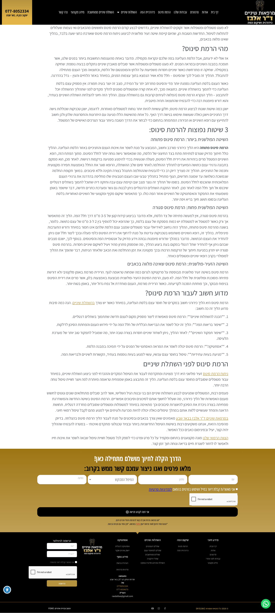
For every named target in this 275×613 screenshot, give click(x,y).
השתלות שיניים (129, 12)
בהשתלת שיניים (83, 302)
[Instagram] (159, 608)
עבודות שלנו (180, 12)
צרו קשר (63, 12)
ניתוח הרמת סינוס (215, 373)
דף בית (214, 12)
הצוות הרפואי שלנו (215, 437)
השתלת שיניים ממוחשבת (101, 12)
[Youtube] (152, 608)
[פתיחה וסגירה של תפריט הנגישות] (7, 590)
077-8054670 (122, 589)
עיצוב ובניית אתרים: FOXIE (59, 608)
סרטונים (194, 12)
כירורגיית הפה (147, 12)
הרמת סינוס (164, 12)
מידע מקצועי (77, 12)
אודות (205, 12)
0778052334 (122, 586)
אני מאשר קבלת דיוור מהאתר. (61, 562)
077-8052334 (17, 11)
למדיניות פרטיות (160, 489)
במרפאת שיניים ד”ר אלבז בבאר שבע (202, 418)
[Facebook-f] (165, 608)
